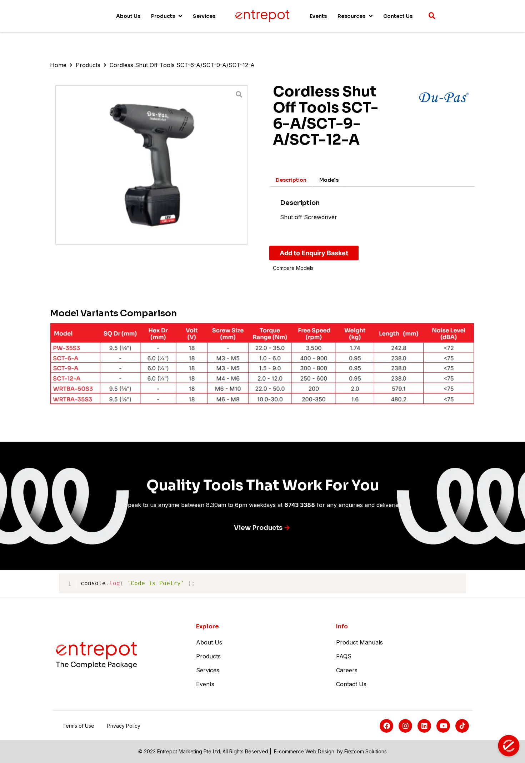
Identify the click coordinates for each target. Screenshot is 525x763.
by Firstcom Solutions (362, 751)
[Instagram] (405, 726)
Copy (456, 580)
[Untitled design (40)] (151, 165)
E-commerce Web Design (304, 751)
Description (291, 180)
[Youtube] (443, 726)
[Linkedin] (424, 726)
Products (88, 65)
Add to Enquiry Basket (314, 253)
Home (58, 65)
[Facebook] (386, 726)
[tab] (291, 180)
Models (329, 180)
